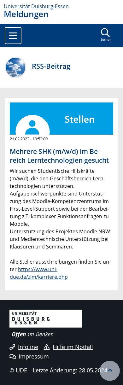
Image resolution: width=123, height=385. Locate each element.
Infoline (28, 347)
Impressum (34, 356)
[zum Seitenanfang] (110, 371)
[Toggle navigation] (13, 35)
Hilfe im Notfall (73, 347)
